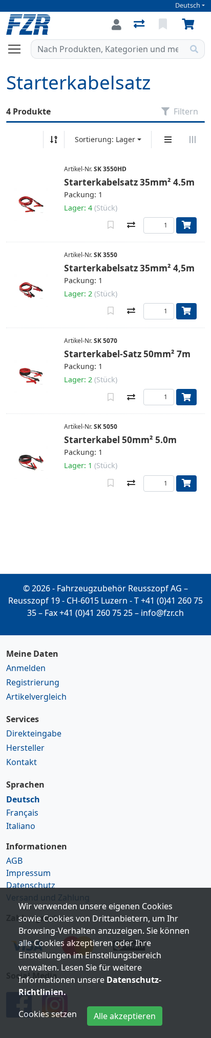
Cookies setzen (47, 1014)
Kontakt (21, 762)
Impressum (28, 873)
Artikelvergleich (36, 696)
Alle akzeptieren (125, 1016)
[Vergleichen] (131, 225)
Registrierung (32, 682)
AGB (14, 860)
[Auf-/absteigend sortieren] (54, 139)
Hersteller (25, 747)
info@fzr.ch (162, 612)
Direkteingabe (33, 733)
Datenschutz (30, 885)
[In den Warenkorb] (186, 225)
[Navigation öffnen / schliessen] (18, 49)
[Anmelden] (117, 24)
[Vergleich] (140, 24)
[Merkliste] (164, 24)
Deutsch (187, 5)
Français (22, 812)
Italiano (20, 826)
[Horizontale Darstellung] (192, 139)
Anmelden (26, 668)
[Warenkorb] (190, 24)
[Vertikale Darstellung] (168, 139)
